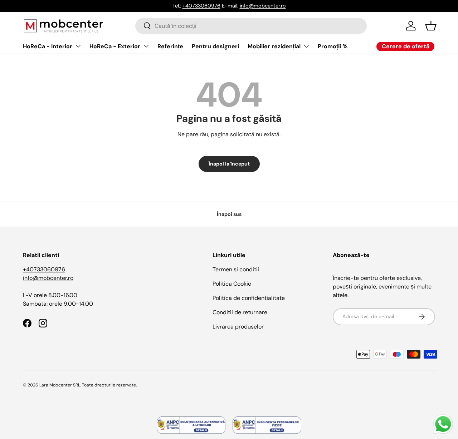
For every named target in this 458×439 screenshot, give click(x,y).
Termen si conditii (236, 269)
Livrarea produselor (238, 326)
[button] (431, 26)
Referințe (170, 46)
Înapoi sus (229, 214)
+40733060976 (201, 6)
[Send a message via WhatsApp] (443, 424)
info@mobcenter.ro (263, 6)
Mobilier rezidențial (274, 46)
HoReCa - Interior (47, 46)
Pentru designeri (215, 46)
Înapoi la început (229, 164)
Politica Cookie (232, 283)
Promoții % (332, 46)
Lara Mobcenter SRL (59, 385)
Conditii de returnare (240, 312)
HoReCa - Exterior (114, 46)
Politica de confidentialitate (249, 298)
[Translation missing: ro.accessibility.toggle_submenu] (78, 46)
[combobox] (251, 26)
